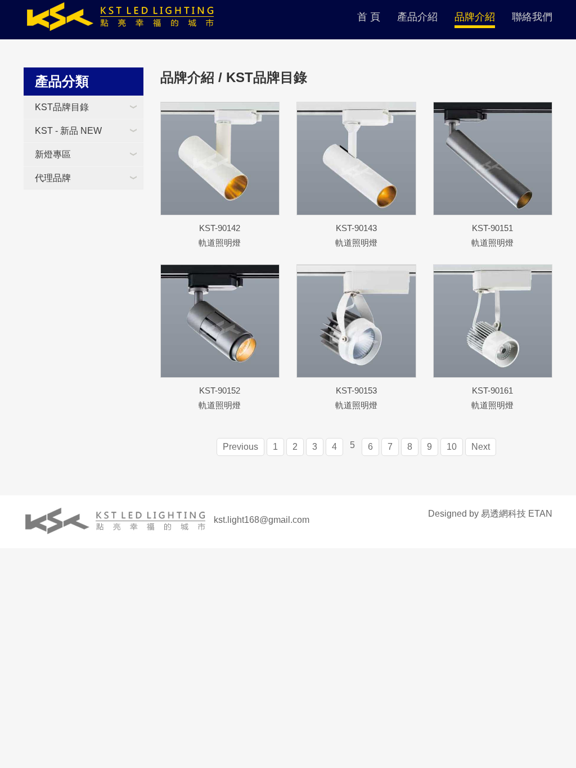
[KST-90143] (356, 158)
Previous (240, 446)
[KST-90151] (493, 158)
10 (452, 446)
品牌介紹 (474, 16)
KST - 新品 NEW (68, 130)
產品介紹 (417, 16)
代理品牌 (53, 178)
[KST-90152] (220, 321)
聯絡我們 (532, 16)
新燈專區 (53, 154)
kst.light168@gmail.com (261, 520)
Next (480, 446)
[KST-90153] (356, 321)
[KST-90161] (493, 321)
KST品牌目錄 (62, 107)
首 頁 (368, 16)
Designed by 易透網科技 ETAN (490, 513)
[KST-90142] (220, 158)
